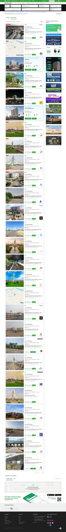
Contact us (6, 517)
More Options (53, 8)
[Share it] (21, 38)
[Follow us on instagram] (50, 523)
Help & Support (7, 520)
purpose (6, 5)
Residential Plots (13, 18)
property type (41, 5)
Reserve (28, 69)
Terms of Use (7, 523)
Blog (19, 516)
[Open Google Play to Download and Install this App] (58, 495)
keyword (23, 8)
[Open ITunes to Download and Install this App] (51, 495)
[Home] (5, 1)
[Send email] (25, 38)
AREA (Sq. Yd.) (52, 5)
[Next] (43, 472)
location (23, 5)
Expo (19, 520)
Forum (20, 519)
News (20, 517)
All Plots (7, 18)
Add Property (21, 523)
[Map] (20, 38)
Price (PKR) (6, 8)
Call (34, 54)
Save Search (59, 13)
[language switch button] (56, 1)
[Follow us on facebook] (48, 523)
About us (6, 516)
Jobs (5, 519)
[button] (7, 6)
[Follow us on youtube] (53, 523)
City (11, 5)
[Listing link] (25, 31)
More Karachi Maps (57, 478)
